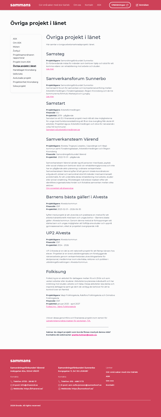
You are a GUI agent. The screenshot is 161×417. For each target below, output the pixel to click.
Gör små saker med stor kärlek (54, 5)
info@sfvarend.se (29, 385)
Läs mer (50, 69)
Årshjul (16, 51)
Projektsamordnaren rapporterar (23, 56)
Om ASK (17, 43)
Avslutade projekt (22, 78)
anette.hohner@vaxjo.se (84, 335)
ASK (99, 5)
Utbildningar (118, 5)
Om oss (77, 5)
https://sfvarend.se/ (33, 389)
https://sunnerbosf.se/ (82, 389)
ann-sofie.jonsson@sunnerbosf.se (85, 385)
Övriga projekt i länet (24, 66)
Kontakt (89, 5)
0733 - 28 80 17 (29, 381)
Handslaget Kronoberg (24, 70)
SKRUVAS (18, 74)
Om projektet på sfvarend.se (59, 188)
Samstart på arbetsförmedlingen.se (63, 129)
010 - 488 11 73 (77, 381)
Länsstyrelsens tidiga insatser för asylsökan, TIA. (68, 321)
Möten (16, 47)
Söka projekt (19, 86)
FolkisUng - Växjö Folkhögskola (61, 306)
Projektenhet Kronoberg (25, 82)
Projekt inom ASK (22, 62)
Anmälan (144, 5)
